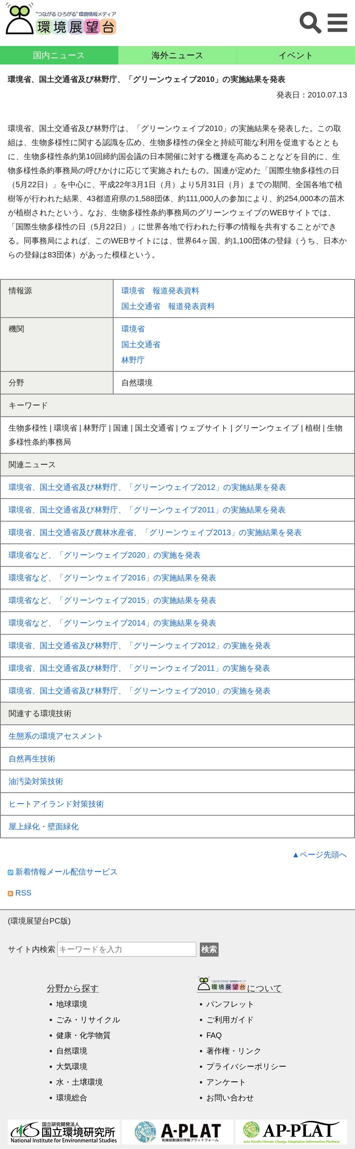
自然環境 (71, 1051)
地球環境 (71, 1004)
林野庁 (133, 360)
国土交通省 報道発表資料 (168, 306)
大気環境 (71, 1066)
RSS (22, 892)
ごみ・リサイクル (88, 1019)
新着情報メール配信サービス (65, 871)
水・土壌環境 (79, 1082)
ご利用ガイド (230, 1019)
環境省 (137, 328)
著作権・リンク (234, 1051)
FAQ (214, 1035)
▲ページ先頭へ (319, 854)
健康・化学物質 (83, 1035)
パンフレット (230, 1004)
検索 (209, 949)
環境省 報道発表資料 (160, 290)
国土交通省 (140, 344)
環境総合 (71, 1097)
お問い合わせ (230, 1097)
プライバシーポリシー (246, 1066)
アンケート (226, 1082)
